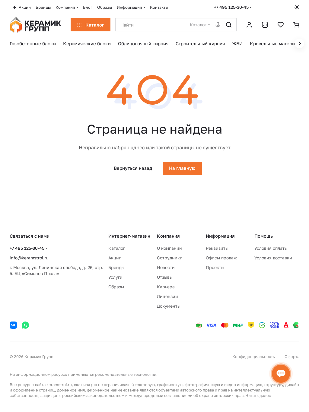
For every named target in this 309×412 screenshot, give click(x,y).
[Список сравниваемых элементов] (265, 25)
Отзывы (165, 277)
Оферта (292, 356)
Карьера (166, 286)
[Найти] (229, 24)
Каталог (116, 248)
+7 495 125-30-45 (231, 7)
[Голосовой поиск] (218, 25)
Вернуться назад (133, 168)
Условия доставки (273, 257)
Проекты (215, 267)
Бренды (116, 267)
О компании (169, 248)
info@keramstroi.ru (29, 257)
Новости (166, 267)
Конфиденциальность (253, 356)
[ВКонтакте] (13, 325)
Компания (168, 236)
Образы (116, 286)
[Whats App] (25, 325)
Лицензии (167, 296)
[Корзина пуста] (296, 25)
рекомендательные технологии (125, 374)
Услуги (115, 277)
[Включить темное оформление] (297, 7)
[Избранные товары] (281, 25)
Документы (168, 306)
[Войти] (249, 25)
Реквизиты (217, 248)
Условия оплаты (271, 248)
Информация (220, 236)
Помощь (263, 236)
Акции (115, 257)
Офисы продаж (221, 257)
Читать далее (258, 395)
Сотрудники (170, 257)
